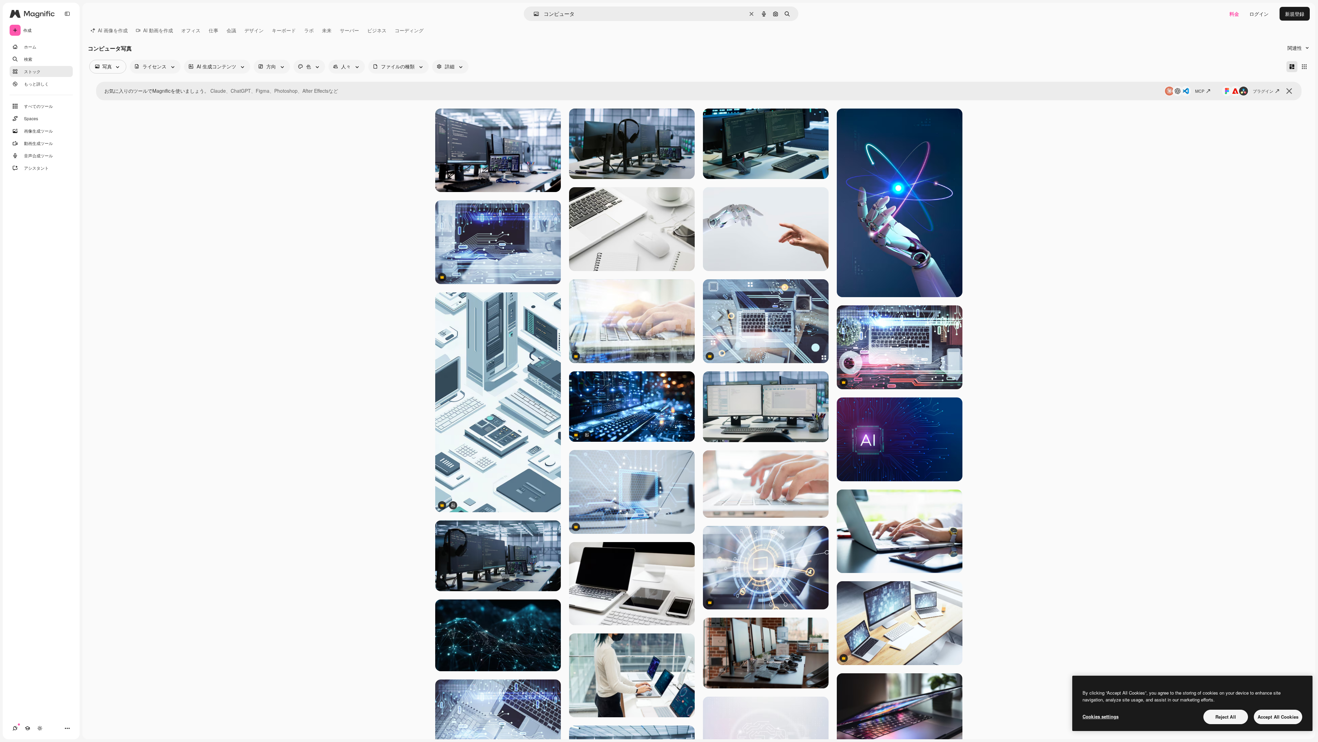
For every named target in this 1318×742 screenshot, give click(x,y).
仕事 (213, 30)
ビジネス (376, 30)
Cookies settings (1101, 716)
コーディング (409, 30)
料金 (1234, 13)
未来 (327, 30)
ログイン (1259, 13)
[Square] (1304, 66)
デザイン (254, 30)
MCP (1199, 91)
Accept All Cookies (1278, 716)
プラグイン (1263, 91)
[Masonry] (1291, 66)
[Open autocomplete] (533, 13)
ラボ (309, 30)
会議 (231, 30)
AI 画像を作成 (113, 30)
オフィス (190, 30)
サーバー (349, 30)
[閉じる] (1289, 91)
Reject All (1225, 716)
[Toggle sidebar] (67, 13)
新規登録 (1294, 13)
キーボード (284, 30)
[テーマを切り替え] (39, 728)
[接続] (15, 728)
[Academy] (27, 728)
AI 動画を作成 (158, 30)
